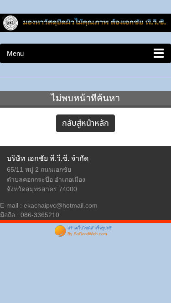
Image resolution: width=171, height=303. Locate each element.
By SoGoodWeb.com (87, 234)
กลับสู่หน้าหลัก (85, 123)
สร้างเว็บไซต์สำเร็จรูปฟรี (89, 228)
